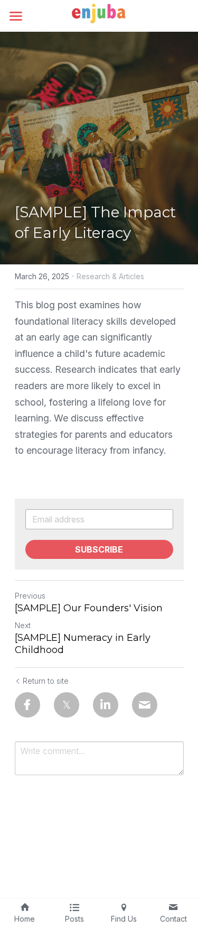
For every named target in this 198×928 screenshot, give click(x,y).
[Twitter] (66, 705)
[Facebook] (27, 705)
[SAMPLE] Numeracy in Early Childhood (82, 644)
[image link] (99, 15)
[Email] (144, 705)
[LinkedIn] (105, 705)
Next (23, 625)
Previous (30, 595)
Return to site (46, 680)
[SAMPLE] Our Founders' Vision (89, 608)
